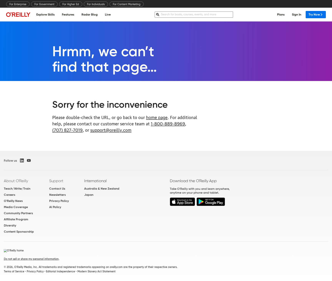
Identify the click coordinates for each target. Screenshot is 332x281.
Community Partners (18, 213)
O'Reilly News (13, 201)
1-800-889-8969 (168, 123)
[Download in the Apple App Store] (182, 205)
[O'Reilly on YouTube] (29, 160)
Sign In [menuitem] (296, 14)
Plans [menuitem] (281, 14)
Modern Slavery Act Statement (96, 271)
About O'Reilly (16, 181)
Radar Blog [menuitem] (89, 14)
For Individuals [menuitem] (96, 4)
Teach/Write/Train (17, 189)
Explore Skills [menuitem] (45, 14)
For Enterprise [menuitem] (17, 4)
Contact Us (57, 189)
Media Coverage (16, 207)
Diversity (10, 225)
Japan (88, 195)
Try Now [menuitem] (314, 14)
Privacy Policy (59, 201)
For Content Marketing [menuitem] (126, 4)
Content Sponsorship (19, 232)
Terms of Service (14, 271)
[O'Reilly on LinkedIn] (22, 160)
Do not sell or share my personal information (31, 259)
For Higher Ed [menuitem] (70, 4)
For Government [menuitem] (44, 4)
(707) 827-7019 (67, 130)
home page (157, 117)
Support (56, 181)
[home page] (18, 14)
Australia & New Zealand (101, 189)
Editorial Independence (60, 271)
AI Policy (55, 207)
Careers (9, 195)
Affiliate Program (16, 219)
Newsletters (57, 195)
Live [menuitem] (108, 14)
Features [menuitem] (68, 14)
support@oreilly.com (110, 130)
